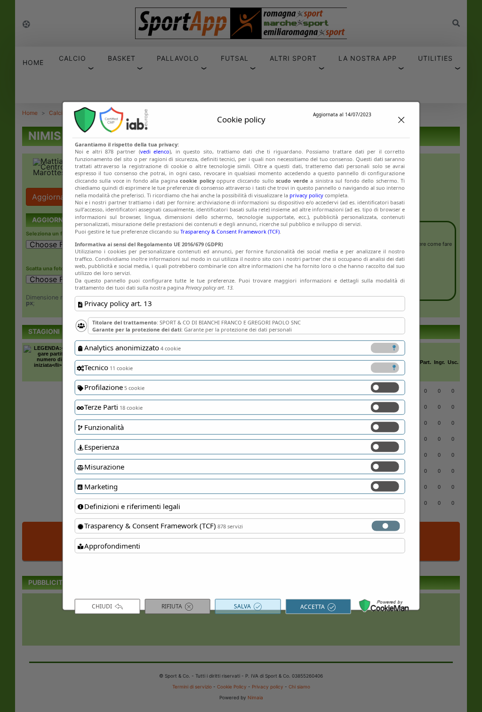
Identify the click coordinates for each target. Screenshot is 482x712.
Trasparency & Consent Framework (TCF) (230, 231)
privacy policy (306, 194)
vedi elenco (155, 151)
